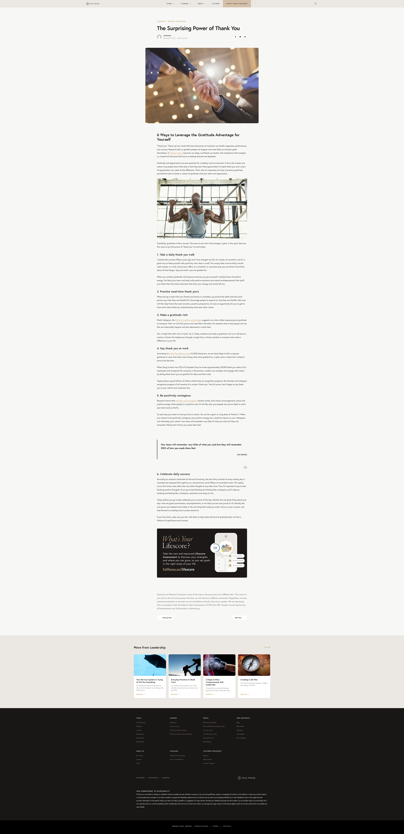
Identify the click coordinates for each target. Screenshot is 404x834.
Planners (139, 726)
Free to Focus (175, 726)
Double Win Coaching (177, 756)
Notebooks (140, 734)
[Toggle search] (316, 4)
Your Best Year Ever (210, 734)
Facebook (140, 778)
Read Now (139, 694)
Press (138, 763)
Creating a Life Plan (249, 679)
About (200, 3)
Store (217, 3)
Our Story (139, 756)
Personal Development (177, 21)
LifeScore (237, 3)
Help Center (207, 759)
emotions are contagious (186, 400)
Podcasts (240, 730)
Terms (215, 826)
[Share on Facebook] (235, 37)
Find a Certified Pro (177, 759)
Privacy (227, 826)
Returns (206, 756)
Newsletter (240, 726)
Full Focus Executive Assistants (181, 734)
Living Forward (208, 738)
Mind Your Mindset (209, 722)
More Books (207, 742)
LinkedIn (165, 778)
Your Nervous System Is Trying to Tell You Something (149, 680)
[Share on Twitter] (240, 37)
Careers (139, 759)
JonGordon (167, 36)
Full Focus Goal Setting (178, 730)
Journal (139, 730)
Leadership (161, 21)
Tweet (245, 467)
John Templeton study (179, 353)
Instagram (153, 778)
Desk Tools (140, 738)
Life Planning (141, 722)
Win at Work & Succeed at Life (214, 726)
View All (267, 647)
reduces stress (175, 153)
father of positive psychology (188, 320)
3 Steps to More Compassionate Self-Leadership (215, 682)
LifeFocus (173, 722)
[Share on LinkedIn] (245, 37)
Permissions (201, 826)
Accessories (140, 742)
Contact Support (209, 763)
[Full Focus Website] (246, 778)
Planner (184, 3)
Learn (169, 3)
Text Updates (241, 738)
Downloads (240, 734)
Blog (238, 722)
